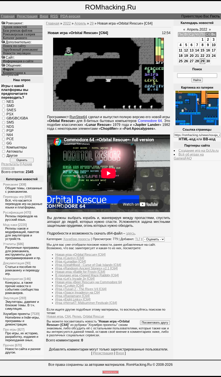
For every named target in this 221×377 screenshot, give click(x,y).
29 (92, 23)
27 (192, 61)
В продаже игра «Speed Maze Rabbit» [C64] (87, 275)
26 (186, 61)
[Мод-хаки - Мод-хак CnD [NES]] (197, 124)
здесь (130, 233)
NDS (10, 126)
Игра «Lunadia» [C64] (70, 261)
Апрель (80, 23)
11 (180, 50)
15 (202, 50)
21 (197, 56)
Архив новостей (15, 27)
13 (192, 50)
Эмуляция (10, 298)
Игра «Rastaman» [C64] (72, 296)
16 (208, 50)
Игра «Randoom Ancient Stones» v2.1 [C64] (86, 268)
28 (197, 61)
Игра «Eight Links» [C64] (72, 299)
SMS (10, 122)
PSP (10, 131)
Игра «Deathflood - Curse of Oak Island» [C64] (88, 265)
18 (181, 56)
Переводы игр (13, 197)
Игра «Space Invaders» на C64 (77, 292)
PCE (10, 139)
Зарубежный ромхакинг (20, 49)
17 (214, 50)
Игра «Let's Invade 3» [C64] (75, 278)
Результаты (10, 164)
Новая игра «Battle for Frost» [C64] (80, 272)
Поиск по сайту (14, 46)
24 (214, 56)
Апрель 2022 (197, 29)
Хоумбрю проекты (16, 314)
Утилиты (9, 244)
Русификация (13, 212)
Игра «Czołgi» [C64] (69, 285)
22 (202, 56)
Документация (13, 263)
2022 (67, 23)
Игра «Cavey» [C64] (69, 258)
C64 (68, 316)
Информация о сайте (18, 61)
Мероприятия (13, 279)
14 (197, 50)
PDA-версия (70, 16)
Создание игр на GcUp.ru (198, 150)
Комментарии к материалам (13, 73)
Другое (12, 155)
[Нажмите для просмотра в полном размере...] (108, 110)
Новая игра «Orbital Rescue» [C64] (80, 254)
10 (214, 45)
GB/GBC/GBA (17, 118)
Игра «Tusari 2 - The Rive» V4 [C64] (80, 289)
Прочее (8, 345)
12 (186, 50)
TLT (137, 239)
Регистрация (27, 16)
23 (208, 56)
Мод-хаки (10, 225)
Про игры (10, 329)
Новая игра (55, 316)
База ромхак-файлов (17, 30)
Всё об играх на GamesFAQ (189, 156)
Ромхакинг (10, 184)
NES (10, 101)
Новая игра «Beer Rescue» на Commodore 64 (88, 282)
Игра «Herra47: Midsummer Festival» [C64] (86, 303)
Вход (44, 16)
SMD (10, 106)
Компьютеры (16, 147)
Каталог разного (15, 38)
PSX (10, 114)
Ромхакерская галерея (19, 34)
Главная (7, 16)
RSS (54, 16)
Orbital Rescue (93, 316)
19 (186, 56)
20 (192, 56)
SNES (11, 110)
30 (208, 61)
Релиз (76, 316)
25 (181, 61)
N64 (9, 135)
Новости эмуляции (17, 53)
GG (9, 143)
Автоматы (14, 151)
